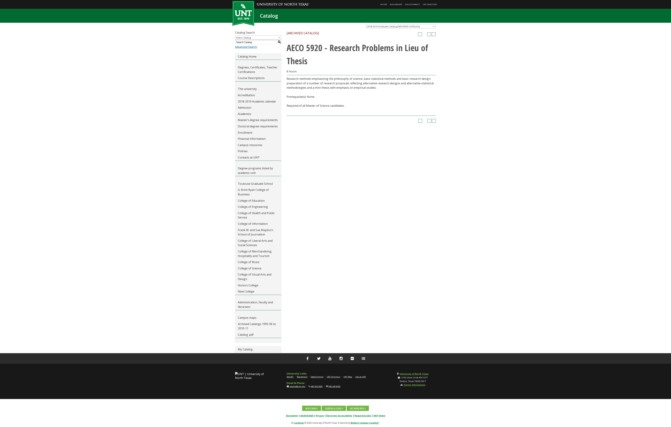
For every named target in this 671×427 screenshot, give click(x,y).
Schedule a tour (333, 408)
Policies (243, 151)
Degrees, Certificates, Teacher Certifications (257, 69)
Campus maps (247, 318)
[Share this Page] (425, 34)
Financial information (252, 139)
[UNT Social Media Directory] (363, 358)
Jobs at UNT (360, 376)
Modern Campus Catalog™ (365, 422)
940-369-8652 (334, 386)
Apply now (310, 408)
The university (247, 89)
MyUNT (383, 4)
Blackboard (396, 4)
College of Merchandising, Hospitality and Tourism (255, 253)
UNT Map (348, 376)
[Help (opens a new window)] (434, 34)
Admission (244, 108)
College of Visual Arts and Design (254, 277)
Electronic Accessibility (339, 415)
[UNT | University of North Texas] (253, 376)
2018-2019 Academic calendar (257, 101)
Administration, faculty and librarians (255, 304)
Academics (244, 114)
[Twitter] (318, 358)
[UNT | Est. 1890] (243, 13)
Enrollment (245, 133)
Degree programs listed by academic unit (255, 170)
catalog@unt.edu (297, 386)
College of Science (249, 268)
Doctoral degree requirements (258, 126)
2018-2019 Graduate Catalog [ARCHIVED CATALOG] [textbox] (393, 26)
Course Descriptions (251, 78)
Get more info (357, 408)
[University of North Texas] (283, 2)
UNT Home (379, 415)
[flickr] (352, 358)
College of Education (251, 201)
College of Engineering (253, 207)
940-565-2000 (317, 386)
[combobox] (401, 26)
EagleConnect (412, 4)
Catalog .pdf (246, 335)
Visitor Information (414, 384)
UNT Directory (430, 4)
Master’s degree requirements (258, 120)
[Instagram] (341, 358)
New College (246, 291)
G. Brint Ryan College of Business (253, 192)
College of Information (253, 224)
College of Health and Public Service (256, 215)
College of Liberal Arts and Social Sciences (255, 243)
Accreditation (246, 95)
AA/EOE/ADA (306, 415)
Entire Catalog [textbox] (243, 37)
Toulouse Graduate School (255, 184)
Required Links (363, 415)
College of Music (248, 262)
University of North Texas (414, 373)
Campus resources (250, 145)
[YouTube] (329, 358)
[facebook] (307, 358)
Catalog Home (247, 56)
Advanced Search (246, 47)
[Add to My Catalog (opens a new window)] (420, 34)
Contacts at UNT (249, 157)
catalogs (299, 422)
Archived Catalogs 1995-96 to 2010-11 (257, 326)
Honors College (248, 285)
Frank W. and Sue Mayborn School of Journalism (255, 232)
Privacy (320, 415)
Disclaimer (292, 415)
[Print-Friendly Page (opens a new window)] (429, 34)
